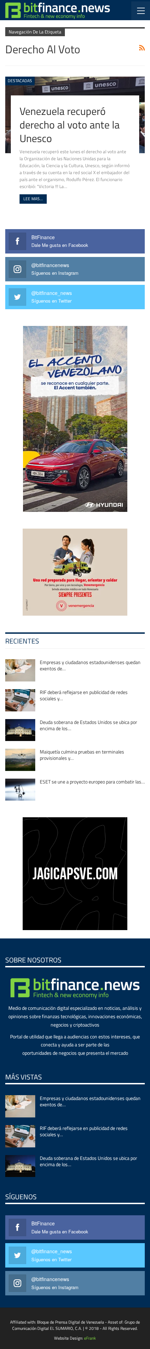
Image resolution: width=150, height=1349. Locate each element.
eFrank (90, 1338)
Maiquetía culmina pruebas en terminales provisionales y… (82, 755)
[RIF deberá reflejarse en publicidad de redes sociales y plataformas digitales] (20, 700)
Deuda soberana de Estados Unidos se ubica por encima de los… (88, 725)
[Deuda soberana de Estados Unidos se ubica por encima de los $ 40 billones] (20, 730)
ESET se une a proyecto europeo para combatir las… (92, 781)
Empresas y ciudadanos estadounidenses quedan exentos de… (90, 665)
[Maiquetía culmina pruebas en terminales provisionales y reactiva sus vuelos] (20, 760)
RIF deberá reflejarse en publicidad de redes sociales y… (84, 695)
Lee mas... (33, 198)
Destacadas (20, 80)
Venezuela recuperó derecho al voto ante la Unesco (70, 124)
